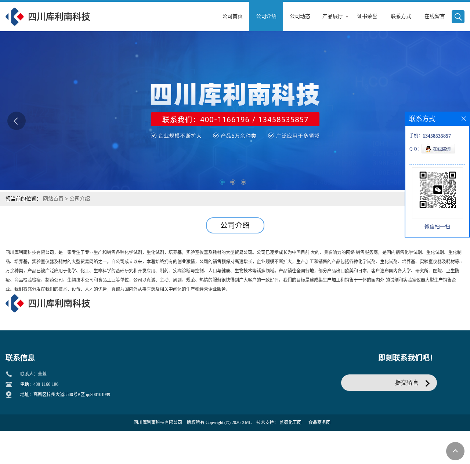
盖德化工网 (290, 422)
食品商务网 (319, 422)
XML (247, 422)
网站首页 (53, 199)
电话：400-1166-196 (39, 384)
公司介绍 (79, 199)
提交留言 (407, 383)
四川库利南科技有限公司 (158, 422)
